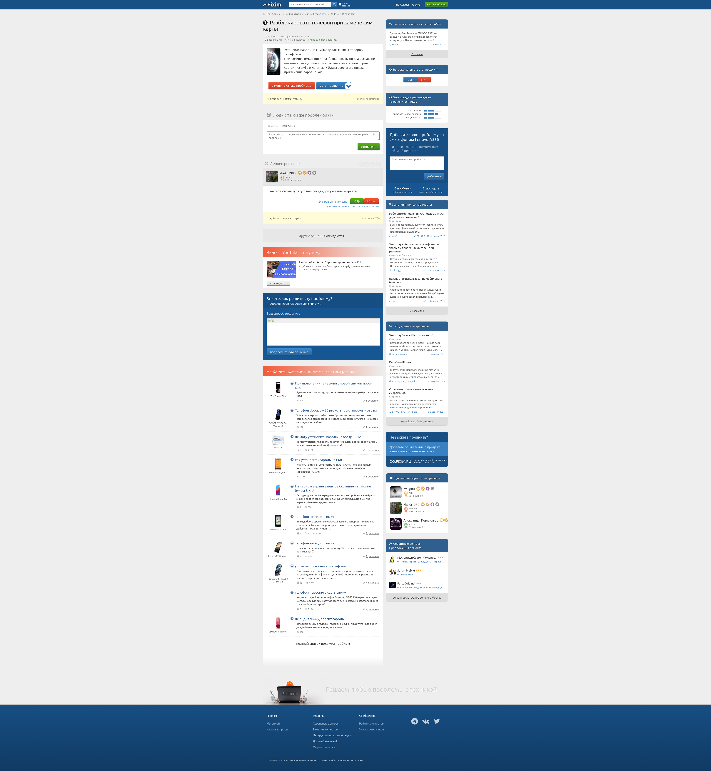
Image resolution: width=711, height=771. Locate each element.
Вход (417, 4)
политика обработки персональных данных (340, 760)
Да (358, 201)
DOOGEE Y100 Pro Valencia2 (278, 424)
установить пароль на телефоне (320, 566)
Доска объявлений (325, 741)
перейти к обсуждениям (417, 421)
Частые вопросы (277, 729)
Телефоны (272, 14)
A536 (333, 14)
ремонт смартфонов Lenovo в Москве (417, 597)
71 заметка (417, 311)
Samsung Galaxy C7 (278, 631)
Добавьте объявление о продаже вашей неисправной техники (415, 449)
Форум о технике (324, 747)
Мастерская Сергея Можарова (417, 557)
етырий (409, 489)
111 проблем (347, 14)
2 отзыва (417, 54)
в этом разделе (346, 4)
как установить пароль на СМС (319, 460)
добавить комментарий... (286, 98)
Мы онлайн (274, 723)
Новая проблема (436, 4)
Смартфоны (296, 14)
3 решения (372, 450)
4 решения (372, 583)
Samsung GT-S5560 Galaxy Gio (278, 580)
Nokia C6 (278, 447)
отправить (368, 146)
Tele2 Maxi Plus (278, 395)
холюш (275, 125)
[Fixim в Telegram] (414, 721)
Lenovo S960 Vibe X (278, 555)
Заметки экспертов (325, 729)
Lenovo (317, 14)
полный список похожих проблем (323, 643)
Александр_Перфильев (420, 520)
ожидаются (335, 236)
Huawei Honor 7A (278, 498)
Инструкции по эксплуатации (332, 735)
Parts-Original (406, 583)
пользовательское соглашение (299, 760)
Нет (372, 201)
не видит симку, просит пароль (319, 619)
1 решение (372, 400)
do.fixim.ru (400, 461)
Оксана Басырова (295, 39)
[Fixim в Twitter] (437, 721)
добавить (434, 176)
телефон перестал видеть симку (320, 592)
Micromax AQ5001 (278, 472)
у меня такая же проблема (291, 85)
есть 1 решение (331, 85)
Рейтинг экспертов (371, 723)
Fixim (274, 4)
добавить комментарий (285, 218)
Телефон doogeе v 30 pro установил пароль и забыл (336, 410)
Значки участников (371, 729)
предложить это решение (289, 352)
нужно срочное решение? (322, 39)
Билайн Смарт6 (278, 529)
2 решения (372, 533)
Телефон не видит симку (314, 516)
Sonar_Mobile (406, 570)
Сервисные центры (325, 723)
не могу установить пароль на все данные (328, 437)
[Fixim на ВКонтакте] (425, 721)
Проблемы (402, 4)
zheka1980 (288, 173)
